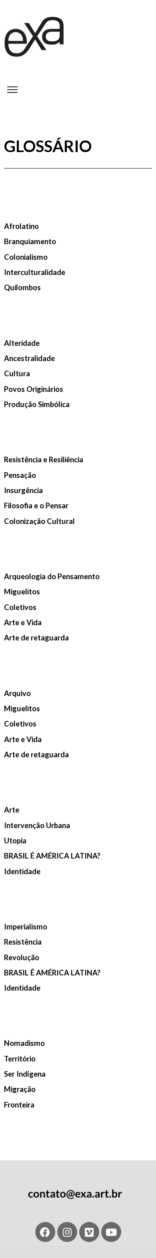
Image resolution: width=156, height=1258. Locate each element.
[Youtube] (111, 1232)
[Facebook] (45, 1232)
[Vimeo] (89, 1232)
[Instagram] (67, 1232)
